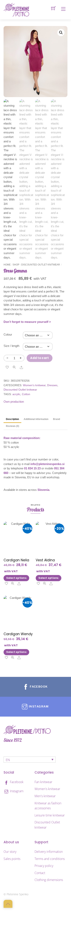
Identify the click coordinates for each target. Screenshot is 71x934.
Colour (8, 334)
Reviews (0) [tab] (12, 426)
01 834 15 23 (32, 468)
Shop (16, 264)
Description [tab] (12, 419)
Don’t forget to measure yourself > (27, 321)
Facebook (16, 782)
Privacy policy (44, 866)
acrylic (16, 394)
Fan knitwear (43, 782)
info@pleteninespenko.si (47, 464)
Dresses (52, 385)
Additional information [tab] (36, 419)
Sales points (12, 859)
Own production (14, 401)
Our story (10, 851)
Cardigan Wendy (18, 634)
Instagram (16, 791)
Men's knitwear (45, 796)
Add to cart (39, 358)
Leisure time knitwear (50, 815)
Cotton (26, 394)
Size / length (11, 345)
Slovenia (43, 489)
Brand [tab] (56, 419)
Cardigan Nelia (16, 560)
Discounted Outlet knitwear (40, 264)
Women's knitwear (34, 385)
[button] (60, 32)
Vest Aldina (45, 560)
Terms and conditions (50, 859)
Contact (40, 873)
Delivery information (49, 851)
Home (7, 264)
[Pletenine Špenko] (16, 9)
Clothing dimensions (49, 880)
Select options (16, 578)
